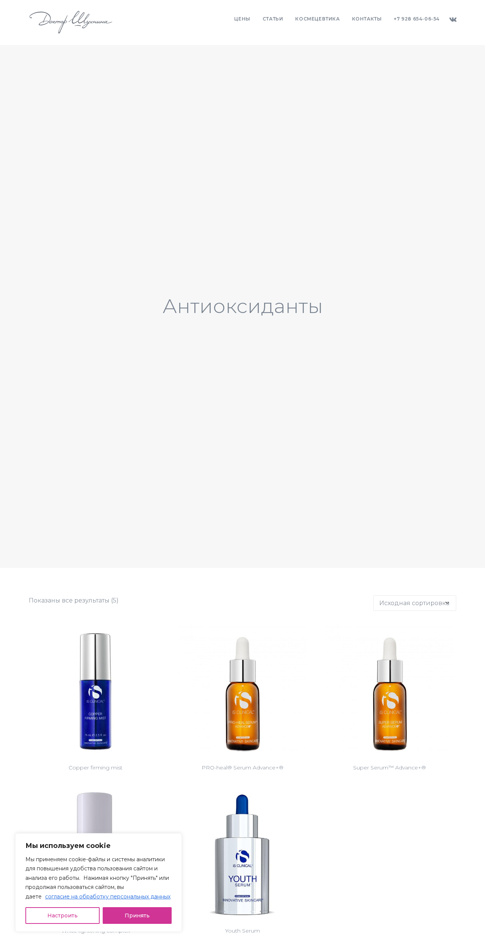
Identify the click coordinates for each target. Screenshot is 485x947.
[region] (98, 882)
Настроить (62, 915)
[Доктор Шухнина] (71, 22)
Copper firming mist (95, 767)
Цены (242, 19)
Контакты (367, 19)
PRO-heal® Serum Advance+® (242, 767)
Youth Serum (242, 930)
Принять (137, 915)
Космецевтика (317, 19)
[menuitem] (242, 19)
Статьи (273, 19)
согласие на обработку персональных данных (108, 896)
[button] (452, 19)
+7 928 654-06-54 (417, 19)
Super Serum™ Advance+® (389, 767)
